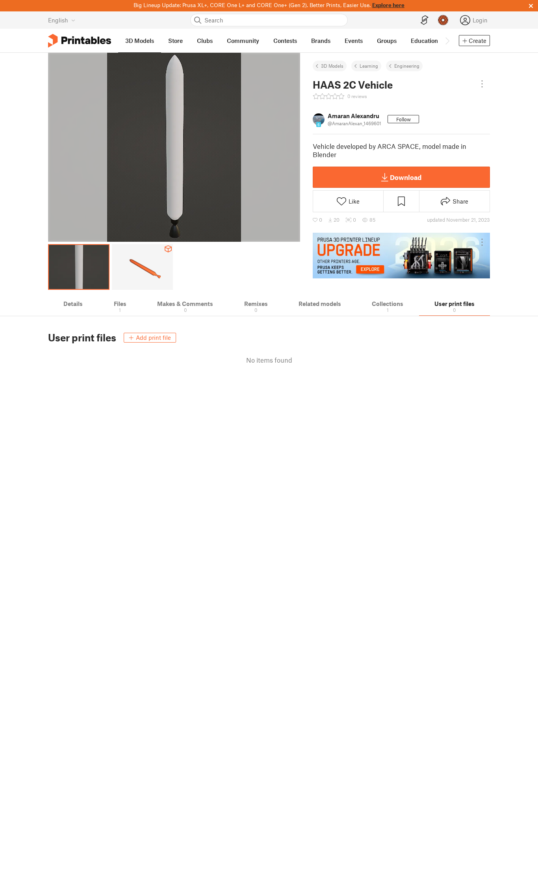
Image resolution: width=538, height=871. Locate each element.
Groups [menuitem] (387, 40)
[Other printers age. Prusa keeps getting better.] (401, 255)
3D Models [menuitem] (139, 40)
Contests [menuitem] (285, 40)
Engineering (406, 66)
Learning (369, 66)
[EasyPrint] (424, 20)
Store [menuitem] (175, 40)
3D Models (332, 66)
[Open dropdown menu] (482, 84)
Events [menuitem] (354, 40)
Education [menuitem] (424, 40)
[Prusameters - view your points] (443, 20)
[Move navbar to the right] (447, 40)
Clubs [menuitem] (205, 40)
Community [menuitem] (243, 40)
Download (405, 177)
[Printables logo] (79, 41)
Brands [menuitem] (320, 40)
